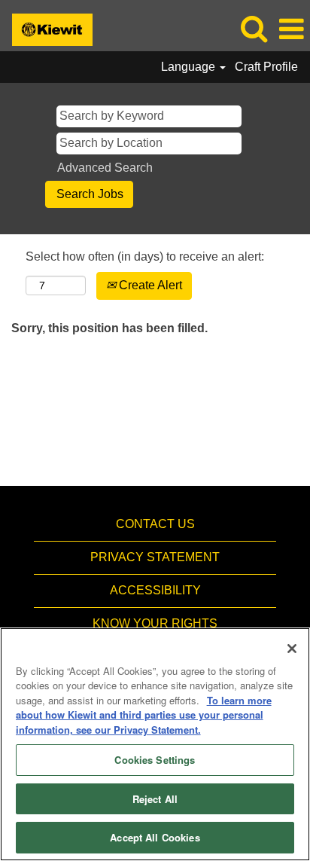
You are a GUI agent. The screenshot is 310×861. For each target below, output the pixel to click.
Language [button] (189, 66)
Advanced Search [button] (105, 167)
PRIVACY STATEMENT (155, 557)
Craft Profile (266, 66)
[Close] (291, 648)
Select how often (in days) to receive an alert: (145, 256)
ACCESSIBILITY (155, 590)
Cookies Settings (154, 760)
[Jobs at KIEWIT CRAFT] (46, 28)
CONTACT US (155, 524)
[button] (291, 29)
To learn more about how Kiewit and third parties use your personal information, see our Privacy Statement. (144, 715)
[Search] (253, 29)
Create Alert (149, 285)
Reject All (155, 799)
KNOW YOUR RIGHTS (155, 623)
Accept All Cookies (154, 837)
